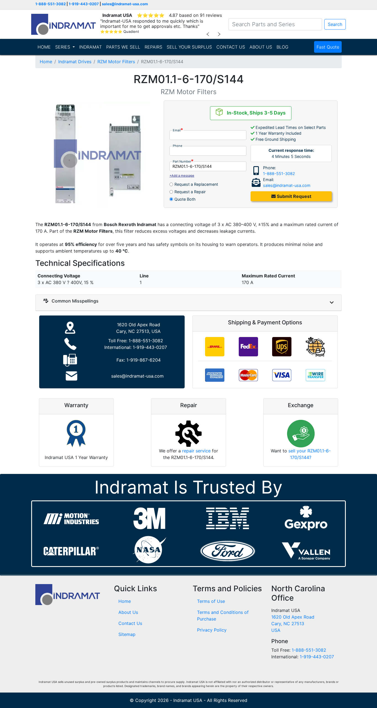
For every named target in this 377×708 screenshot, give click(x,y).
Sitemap (127, 634)
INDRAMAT (90, 47)
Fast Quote (328, 47)
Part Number (182, 161)
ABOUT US (260, 47)
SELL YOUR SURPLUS (189, 47)
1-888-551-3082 (50, 4)
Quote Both (185, 199)
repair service (196, 451)
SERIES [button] (63, 47)
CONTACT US (230, 47)
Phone (177, 146)
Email (177, 130)
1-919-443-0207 (84, 4)
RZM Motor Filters (116, 61)
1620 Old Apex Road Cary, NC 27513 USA (292, 623)
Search (335, 24)
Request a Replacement (196, 184)
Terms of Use (211, 601)
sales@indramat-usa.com (125, 4)
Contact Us (130, 623)
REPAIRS (153, 47)
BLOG (282, 47)
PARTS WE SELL (123, 47)
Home (46, 61)
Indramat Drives (74, 61)
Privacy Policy (212, 630)
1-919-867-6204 (143, 360)
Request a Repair (190, 191)
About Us (128, 612)
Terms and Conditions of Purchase (223, 615)
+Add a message (181, 175)
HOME (44, 47)
